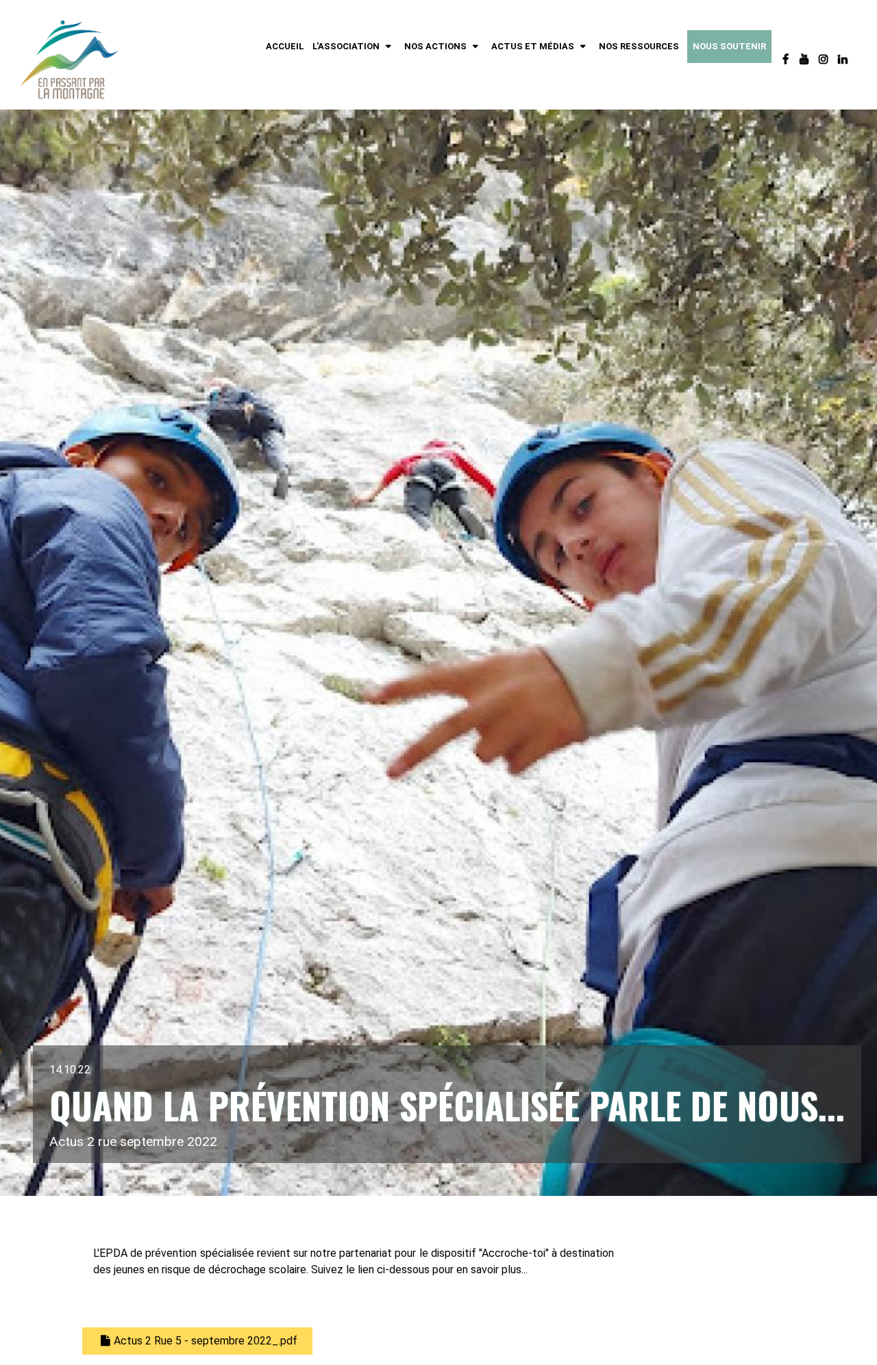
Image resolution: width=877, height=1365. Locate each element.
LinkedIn (844, 60)
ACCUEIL (285, 46)
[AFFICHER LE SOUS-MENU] (387, 46)
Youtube (805, 60)
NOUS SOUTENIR (729, 46)
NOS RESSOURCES (639, 46)
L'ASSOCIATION (346, 46)
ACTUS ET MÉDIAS (532, 46)
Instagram (824, 60)
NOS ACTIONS (435, 46)
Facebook (786, 60)
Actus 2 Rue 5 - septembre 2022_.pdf (205, 1340)
